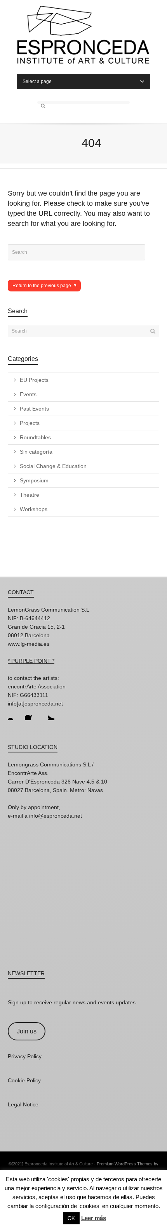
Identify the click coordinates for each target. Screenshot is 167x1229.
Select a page (37, 81)
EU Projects (34, 380)
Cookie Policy (24, 1080)
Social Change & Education (53, 466)
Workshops (33, 509)
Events (28, 394)
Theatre (29, 495)
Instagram (14, 714)
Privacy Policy (25, 1056)
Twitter (48, 714)
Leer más (93, 1218)
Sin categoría (36, 452)
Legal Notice (23, 1104)
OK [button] (71, 1218)
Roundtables (35, 437)
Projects (30, 423)
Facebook (31, 714)
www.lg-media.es (28, 644)
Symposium (34, 480)
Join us (27, 1031)
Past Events (34, 409)
